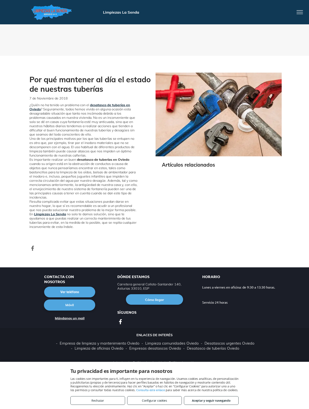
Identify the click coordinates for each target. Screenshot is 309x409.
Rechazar (97, 400)
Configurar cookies (154, 400)
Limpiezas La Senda (50, 214)
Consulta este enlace (150, 390)
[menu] (299, 12)
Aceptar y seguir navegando (211, 400)
